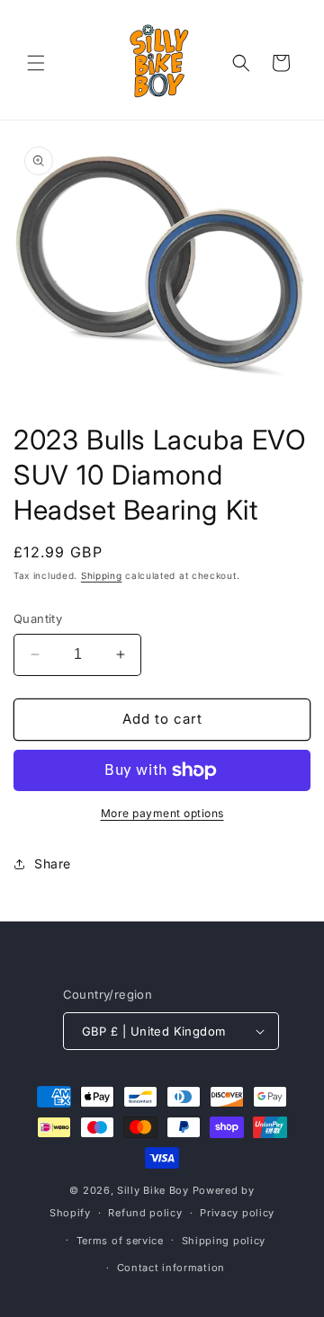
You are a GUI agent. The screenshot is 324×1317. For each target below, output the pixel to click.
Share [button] (52, 863)
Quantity (38, 618)
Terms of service (120, 1240)
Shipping (101, 575)
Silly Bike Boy (153, 1190)
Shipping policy (224, 1240)
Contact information (171, 1267)
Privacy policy (237, 1212)
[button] (36, 63)
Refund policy (145, 1212)
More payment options (162, 813)
